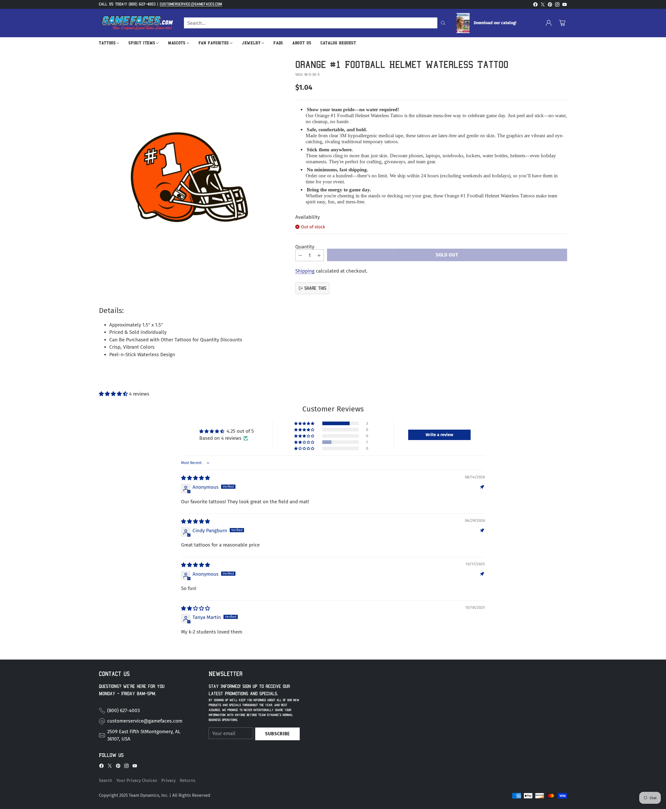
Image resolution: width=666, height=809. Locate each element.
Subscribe (277, 734)
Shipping (305, 271)
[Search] (443, 22)
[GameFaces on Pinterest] (550, 5)
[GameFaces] (137, 23)
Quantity (304, 247)
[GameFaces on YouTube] (564, 5)
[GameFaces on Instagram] (557, 5)
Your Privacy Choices (136, 780)
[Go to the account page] (548, 23)
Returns (187, 780)
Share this (315, 288)
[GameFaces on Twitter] (542, 5)
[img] (195, 478)
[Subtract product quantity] (300, 255)
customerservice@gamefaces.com (191, 4)
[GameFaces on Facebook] (535, 5)
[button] (114, 394)
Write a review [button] (439, 434)
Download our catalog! (495, 23)
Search (105, 780)
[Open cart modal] (562, 23)
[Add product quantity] (319, 255)
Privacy (168, 780)
